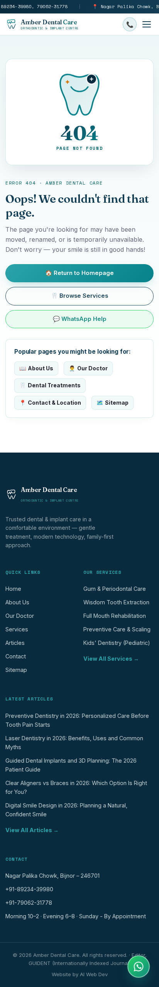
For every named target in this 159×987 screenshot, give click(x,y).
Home (13, 588)
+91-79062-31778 (28, 902)
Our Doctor (19, 615)
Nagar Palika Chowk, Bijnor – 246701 (52, 875)
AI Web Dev (94, 974)
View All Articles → (32, 830)
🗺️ (112, 402)
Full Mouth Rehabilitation (114, 615)
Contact (15, 656)
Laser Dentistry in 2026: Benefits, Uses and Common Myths (74, 742)
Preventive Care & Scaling (117, 629)
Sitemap (16, 669)
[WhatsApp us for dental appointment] (138, 966)
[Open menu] (147, 24)
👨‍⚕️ (88, 368)
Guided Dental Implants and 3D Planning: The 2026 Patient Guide (71, 765)
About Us (17, 602)
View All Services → (111, 658)
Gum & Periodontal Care (114, 588)
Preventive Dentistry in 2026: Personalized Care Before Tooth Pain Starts (77, 720)
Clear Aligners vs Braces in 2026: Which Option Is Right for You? (76, 787)
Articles (15, 642)
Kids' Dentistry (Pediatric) (116, 642)
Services (16, 629)
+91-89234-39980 (29, 889)
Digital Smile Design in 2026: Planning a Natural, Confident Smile (66, 809)
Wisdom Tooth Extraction (116, 602)
